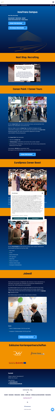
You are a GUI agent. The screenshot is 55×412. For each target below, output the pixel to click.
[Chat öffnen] (52, 409)
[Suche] (53, 5)
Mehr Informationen (24, 80)
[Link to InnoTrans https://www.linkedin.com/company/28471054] (27, 402)
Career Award (25, 19)
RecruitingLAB (11, 18)
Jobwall (23, 18)
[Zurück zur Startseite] (2, 2)
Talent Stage (18, 18)
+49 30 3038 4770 (13, 382)
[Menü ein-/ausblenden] (53, 2)
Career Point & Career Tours (14, 19)
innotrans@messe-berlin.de (16, 383)
